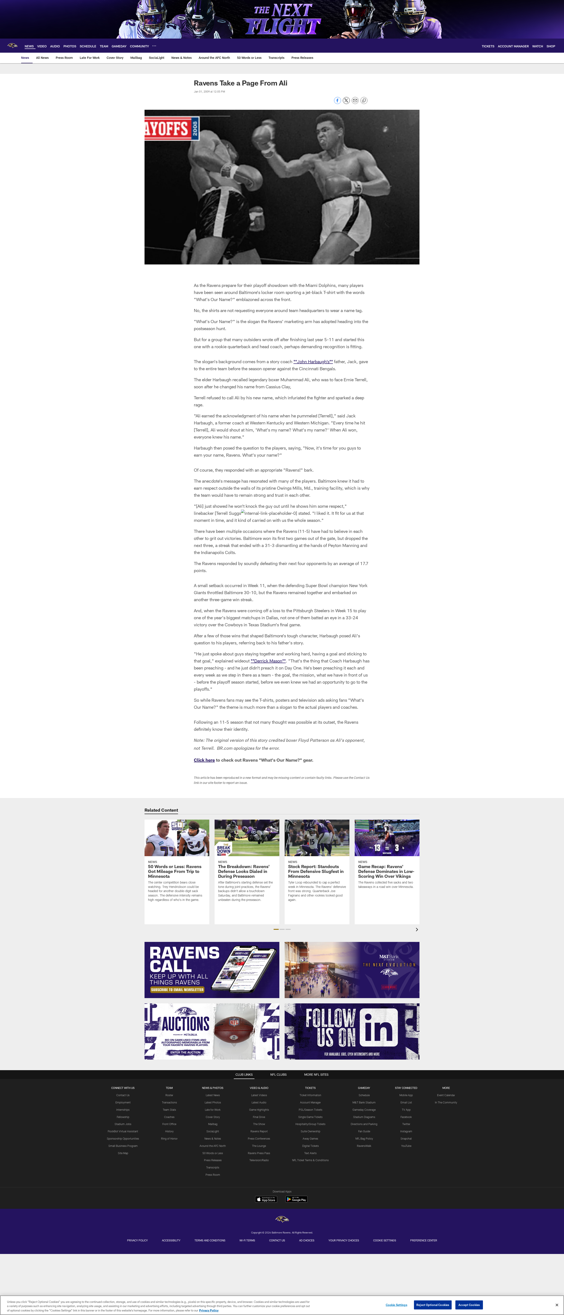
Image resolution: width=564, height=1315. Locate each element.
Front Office (169, 1123)
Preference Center (423, 1240)
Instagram (406, 1131)
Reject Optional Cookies (432, 1304)
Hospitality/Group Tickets (310, 1123)
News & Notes (212, 1138)
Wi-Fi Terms (247, 1240)
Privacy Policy (137, 1240)
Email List (406, 1102)
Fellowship (123, 1116)
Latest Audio (259, 1102)
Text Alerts (310, 1153)
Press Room (213, 1174)
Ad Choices (306, 1240)
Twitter (406, 1123)
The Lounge (259, 1145)
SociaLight (212, 1131)
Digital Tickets (310, 1145)
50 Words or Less (212, 1153)
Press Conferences (259, 1138)
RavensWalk (364, 1145)
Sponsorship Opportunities (123, 1138)
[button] (276, 929)
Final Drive (259, 1116)
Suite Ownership (310, 1131)
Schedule (364, 1095)
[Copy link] (363, 100)
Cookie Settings (384, 1240)
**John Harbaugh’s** (313, 361)
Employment (123, 1102)
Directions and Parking (364, 1123)
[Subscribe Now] (212, 970)
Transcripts (212, 1167)
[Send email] (355, 103)
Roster (169, 1095)
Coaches (169, 1116)
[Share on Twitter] (346, 103)
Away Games (310, 1138)
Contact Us (123, 1095)
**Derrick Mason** (268, 660)
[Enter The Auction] (212, 1031)
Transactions (169, 1102)
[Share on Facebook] (337, 103)
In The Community (446, 1102)
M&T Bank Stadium (364, 1102)
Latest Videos (259, 1095)
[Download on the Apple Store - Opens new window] (266, 1199)
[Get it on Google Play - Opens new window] (296, 1201)
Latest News (213, 1095)
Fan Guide (364, 1131)
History (169, 1131)
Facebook (406, 1116)
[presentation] (417, 930)
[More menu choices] (154, 46)
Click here (204, 760)
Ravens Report (259, 1131)
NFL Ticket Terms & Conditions (310, 1160)
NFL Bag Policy (364, 1138)
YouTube (406, 1145)
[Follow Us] (352, 1031)
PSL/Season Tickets (310, 1109)
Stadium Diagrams (364, 1116)
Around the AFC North (213, 1145)
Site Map (123, 1153)
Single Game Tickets (310, 1116)
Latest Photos (213, 1102)
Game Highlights (259, 1109)
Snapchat (406, 1138)
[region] (282, 1305)
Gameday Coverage (364, 1109)
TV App (406, 1109)
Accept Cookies (469, 1304)
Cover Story (213, 1116)
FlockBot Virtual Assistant (123, 1131)
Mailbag (212, 1123)
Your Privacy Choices (343, 1240)
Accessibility (171, 1240)
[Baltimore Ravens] (282, 1220)
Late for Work (213, 1109)
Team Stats (169, 1109)
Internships (123, 1109)
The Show (259, 1123)
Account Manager (310, 1102)
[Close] (557, 1305)
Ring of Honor (169, 1138)
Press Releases (213, 1160)
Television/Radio (259, 1160)
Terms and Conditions (210, 1240)
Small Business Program (123, 1145)
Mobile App (406, 1095)
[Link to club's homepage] (12, 45)
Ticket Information (310, 1095)
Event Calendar (446, 1095)
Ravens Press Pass (259, 1153)
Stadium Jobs (123, 1123)
